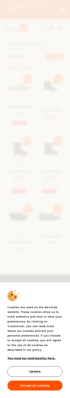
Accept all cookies (35, 386)
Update (35, 371)
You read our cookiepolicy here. (31, 358)
